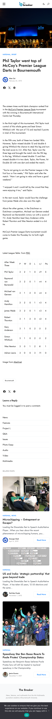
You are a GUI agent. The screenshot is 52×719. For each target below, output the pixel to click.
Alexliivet (18, 362)
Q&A (5, 433)
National (6, 54)
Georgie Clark (14, 539)
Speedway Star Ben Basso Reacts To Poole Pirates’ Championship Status (23, 655)
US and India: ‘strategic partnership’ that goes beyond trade (26, 575)
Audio (5, 450)
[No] (48, 710)
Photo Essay (8, 444)
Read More (41, 540)
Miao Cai (12, 78)
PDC (28, 253)
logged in (18, 405)
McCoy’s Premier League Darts (21, 109)
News (5, 417)
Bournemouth (9, 380)
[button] (4, 4)
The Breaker (26, 690)
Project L (7, 428)
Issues (5, 439)
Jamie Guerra (13, 673)
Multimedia (8, 461)
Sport (13, 54)
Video (5, 455)
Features (6, 422)
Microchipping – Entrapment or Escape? (21, 521)
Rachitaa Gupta (14, 593)
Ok (26, 715)
